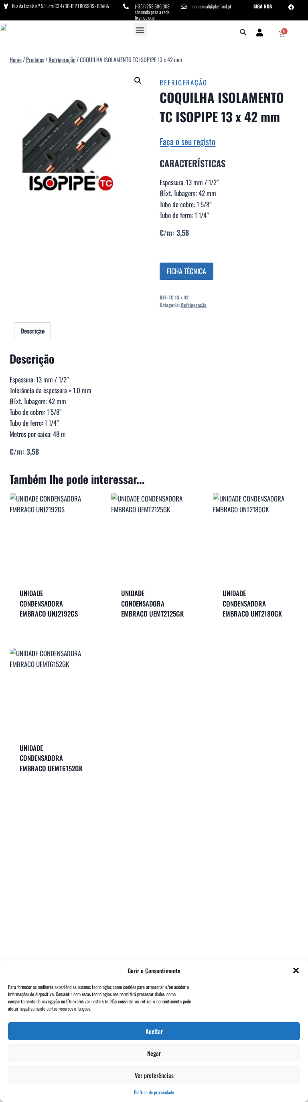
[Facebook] (291, 7)
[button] (296, 971)
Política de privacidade (154, 1092)
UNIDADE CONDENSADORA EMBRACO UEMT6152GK (51, 758)
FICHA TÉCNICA (186, 271)
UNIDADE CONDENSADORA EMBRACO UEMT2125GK (152, 603)
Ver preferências (154, 1075)
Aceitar (154, 1031)
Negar (154, 1053)
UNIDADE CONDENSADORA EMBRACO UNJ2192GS (49, 603)
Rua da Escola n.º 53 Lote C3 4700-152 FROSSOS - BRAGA (60, 5)
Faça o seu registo (187, 141)
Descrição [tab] (32, 330)
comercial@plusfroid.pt (211, 6)
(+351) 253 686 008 (152, 6)
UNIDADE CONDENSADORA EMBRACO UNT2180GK (252, 603)
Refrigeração (183, 82)
